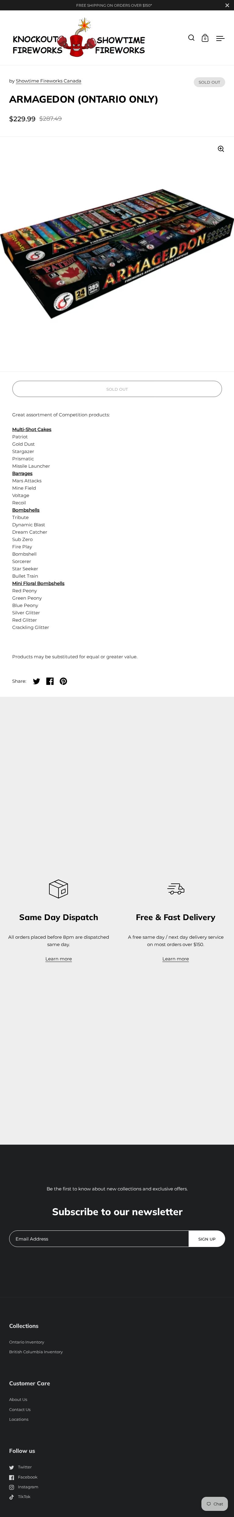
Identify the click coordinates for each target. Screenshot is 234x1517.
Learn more (58, 959)
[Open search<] (191, 38)
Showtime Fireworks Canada (48, 81)
